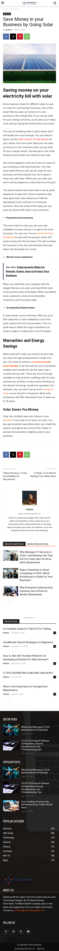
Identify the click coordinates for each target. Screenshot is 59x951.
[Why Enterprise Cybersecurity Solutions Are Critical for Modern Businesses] (10, 591)
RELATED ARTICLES (14, 544)
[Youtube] (28, 931)
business (8, 420)
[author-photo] (29, 505)
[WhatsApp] (27, 37)
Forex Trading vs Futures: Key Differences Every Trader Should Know (36, 804)
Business (15, 9)
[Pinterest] (20, 37)
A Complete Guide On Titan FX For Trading (27, 628)
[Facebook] (6, 37)
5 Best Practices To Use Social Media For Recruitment (15, 476)
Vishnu (9, 30)
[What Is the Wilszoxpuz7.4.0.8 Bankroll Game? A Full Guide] (11, 729)
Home (5, 9)
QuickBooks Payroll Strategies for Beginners (28, 642)
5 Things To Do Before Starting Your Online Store (43, 475)
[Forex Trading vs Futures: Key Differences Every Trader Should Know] (11, 805)
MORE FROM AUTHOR (37, 544)
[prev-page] (5, 602)
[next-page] (10, 602)
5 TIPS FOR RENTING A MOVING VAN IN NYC (28, 672)
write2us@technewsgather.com (29, 910)
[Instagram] (13, 931)
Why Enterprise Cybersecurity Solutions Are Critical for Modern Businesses (36, 591)
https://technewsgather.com (29, 514)
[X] (13, 37)
